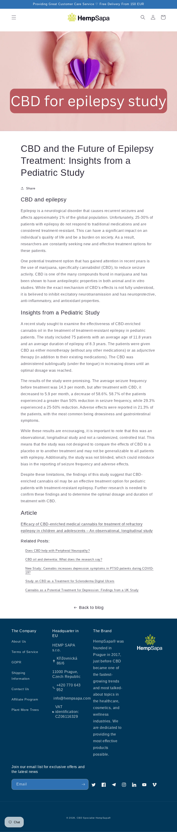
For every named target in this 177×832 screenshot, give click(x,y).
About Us (19, 641)
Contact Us (20, 689)
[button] (14, 17)
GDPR (16, 662)
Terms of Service (25, 652)
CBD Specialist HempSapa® (94, 818)
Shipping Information (21, 675)
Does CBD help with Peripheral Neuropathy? (57, 550)
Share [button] (30, 188)
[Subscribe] (83, 784)
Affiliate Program (25, 699)
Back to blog (91, 607)
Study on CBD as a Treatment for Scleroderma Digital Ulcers (70, 581)
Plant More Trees (25, 710)
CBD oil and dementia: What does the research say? (63, 559)
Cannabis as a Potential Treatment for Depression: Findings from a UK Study (82, 590)
